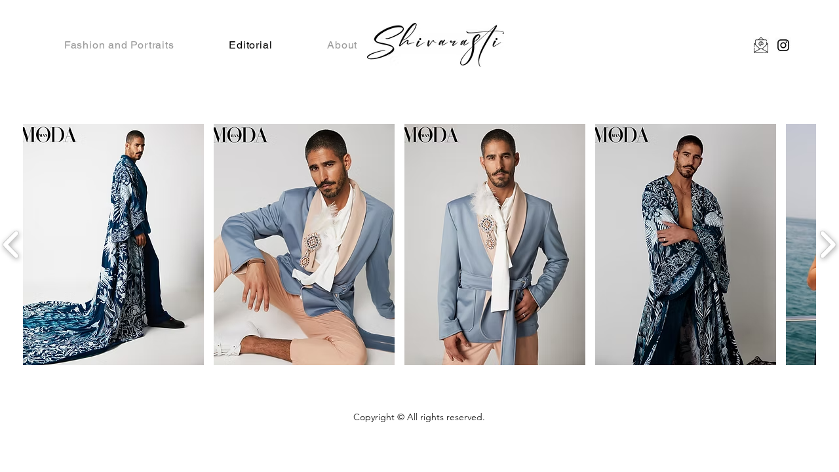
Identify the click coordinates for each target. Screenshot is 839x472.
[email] (761, 45)
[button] (113, 244)
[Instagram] (783, 45)
